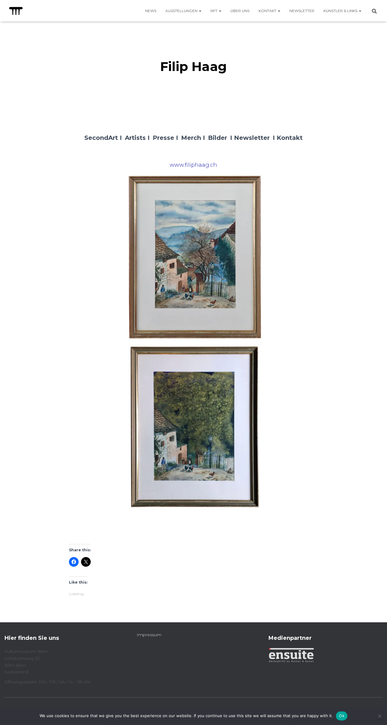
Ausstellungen (181, 10)
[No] (379, 716)
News (150, 10)
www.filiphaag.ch (193, 165)
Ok (341, 715)
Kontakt (268, 10)
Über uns (239, 10)
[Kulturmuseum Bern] (16, 10)
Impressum (149, 634)
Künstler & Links (341, 10)
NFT (214, 10)
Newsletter (301, 10)
